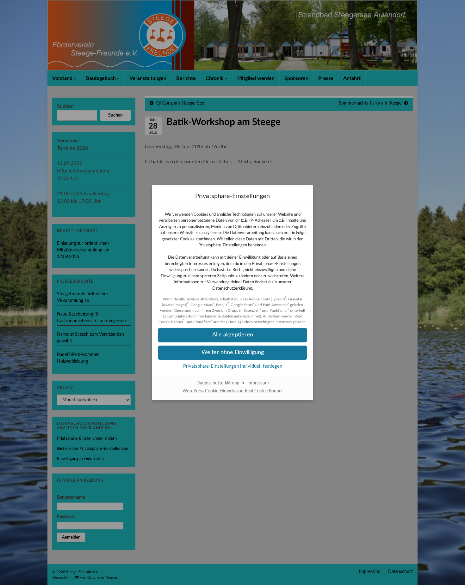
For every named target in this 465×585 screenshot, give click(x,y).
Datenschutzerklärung (232, 288)
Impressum (258, 383)
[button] (232, 335)
